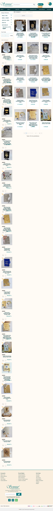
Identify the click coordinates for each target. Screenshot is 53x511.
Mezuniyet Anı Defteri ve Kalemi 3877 (7, 164)
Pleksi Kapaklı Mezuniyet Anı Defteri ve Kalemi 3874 (7, 185)
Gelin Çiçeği (3, 479)
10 (39, 133)
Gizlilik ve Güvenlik (22, 480)
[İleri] (42, 133)
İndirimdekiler (38, 479)
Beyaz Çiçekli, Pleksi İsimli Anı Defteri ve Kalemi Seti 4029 (7, 57)
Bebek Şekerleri (4, 476)
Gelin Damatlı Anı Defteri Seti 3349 (7, 357)
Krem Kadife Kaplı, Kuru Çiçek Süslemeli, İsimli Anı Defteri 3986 (7, 100)
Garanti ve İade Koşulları (23, 479)
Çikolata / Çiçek (24, 9)
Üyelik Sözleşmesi (21, 476)
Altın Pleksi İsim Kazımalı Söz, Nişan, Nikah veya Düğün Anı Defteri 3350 (7, 336)
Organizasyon (33, 9)
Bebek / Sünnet (9, 9)
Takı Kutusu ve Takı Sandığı (7, 27)
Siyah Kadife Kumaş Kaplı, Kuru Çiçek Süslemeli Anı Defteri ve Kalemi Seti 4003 (7, 80)
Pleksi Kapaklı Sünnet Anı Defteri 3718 (7, 292)
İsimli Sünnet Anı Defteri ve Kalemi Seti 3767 (7, 272)
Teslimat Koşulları (21, 474)
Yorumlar (37, 476)
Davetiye (17, 9)
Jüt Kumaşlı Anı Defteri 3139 (7, 462)
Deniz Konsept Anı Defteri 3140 (7, 441)
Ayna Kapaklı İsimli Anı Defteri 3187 (7, 398)
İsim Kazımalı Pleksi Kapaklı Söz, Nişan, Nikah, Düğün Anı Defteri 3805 (7, 228)
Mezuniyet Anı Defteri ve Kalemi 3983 (7, 121)
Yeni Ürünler (38, 477)
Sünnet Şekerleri (4, 480)
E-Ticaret (22, 509)
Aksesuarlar (42, 9)
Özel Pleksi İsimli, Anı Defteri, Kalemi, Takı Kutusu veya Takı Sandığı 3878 (7, 141)
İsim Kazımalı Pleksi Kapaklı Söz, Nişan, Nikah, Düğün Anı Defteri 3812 (7, 208)
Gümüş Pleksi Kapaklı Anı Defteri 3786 (7, 249)
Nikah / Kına (2, 9)
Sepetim (37, 481)
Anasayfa (37, 474)
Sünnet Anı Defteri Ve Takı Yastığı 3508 (7, 313)
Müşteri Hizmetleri (39, 480)
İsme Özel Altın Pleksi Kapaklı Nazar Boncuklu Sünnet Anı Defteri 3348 (7, 377)
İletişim (37, 483)
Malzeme (49, 9)
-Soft (20, 509)
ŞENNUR (3, 54)
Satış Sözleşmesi (21, 477)
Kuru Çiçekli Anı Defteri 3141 (7, 421)
